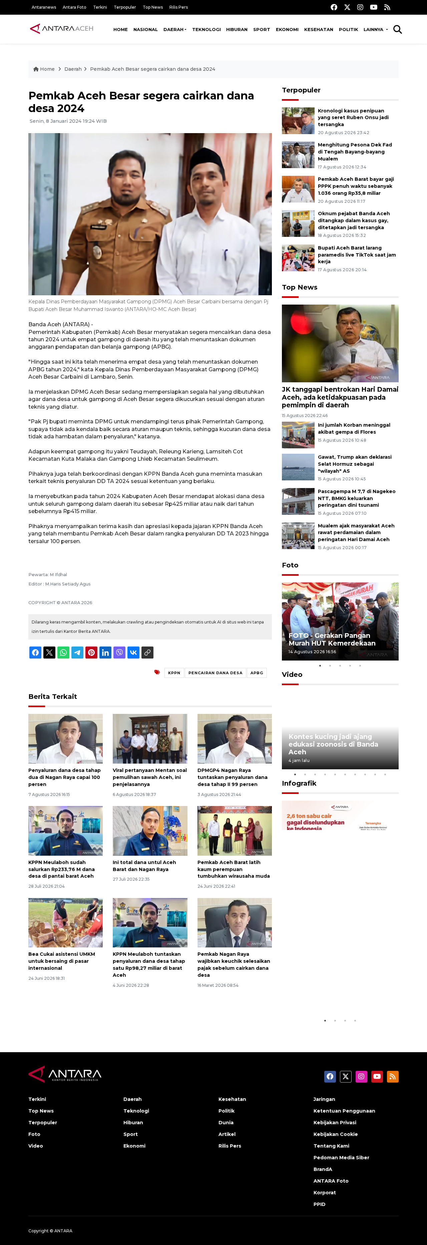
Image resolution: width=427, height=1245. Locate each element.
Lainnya (374, 29)
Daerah (173, 29)
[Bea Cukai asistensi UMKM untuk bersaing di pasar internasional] (65, 922)
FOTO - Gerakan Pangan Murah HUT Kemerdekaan (332, 639)
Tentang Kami (331, 1146)
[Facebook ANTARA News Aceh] (334, 7)
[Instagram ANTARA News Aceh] (360, 7)
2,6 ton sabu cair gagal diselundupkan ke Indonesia (336, 993)
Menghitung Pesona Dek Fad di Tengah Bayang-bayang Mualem (355, 152)
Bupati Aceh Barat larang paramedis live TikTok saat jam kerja (357, 255)
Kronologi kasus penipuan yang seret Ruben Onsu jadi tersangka (353, 118)
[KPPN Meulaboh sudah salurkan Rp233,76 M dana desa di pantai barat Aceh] (65, 830)
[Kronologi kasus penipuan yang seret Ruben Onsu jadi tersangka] (298, 120)
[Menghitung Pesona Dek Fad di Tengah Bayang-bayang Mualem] (298, 154)
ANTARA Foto (331, 1181)
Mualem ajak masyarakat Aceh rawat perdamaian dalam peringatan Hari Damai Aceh (356, 533)
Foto (290, 565)
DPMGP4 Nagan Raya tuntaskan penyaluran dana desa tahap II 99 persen (232, 777)
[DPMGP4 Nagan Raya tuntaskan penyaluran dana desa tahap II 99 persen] (234, 738)
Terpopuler (125, 7)
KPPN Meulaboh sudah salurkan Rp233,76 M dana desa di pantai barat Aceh (61, 869)
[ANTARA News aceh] (61, 29)
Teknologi (206, 29)
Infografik (299, 783)
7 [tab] (355, 774)
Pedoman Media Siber (341, 1158)
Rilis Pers (178, 7)
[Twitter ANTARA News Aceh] (347, 7)
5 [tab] (360, 665)
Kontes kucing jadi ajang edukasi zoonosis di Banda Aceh (333, 744)
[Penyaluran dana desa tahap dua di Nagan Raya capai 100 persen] (65, 738)
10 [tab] (385, 774)
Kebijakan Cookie (336, 1134)
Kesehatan (318, 29)
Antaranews (44, 7)
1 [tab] (320, 665)
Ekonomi (287, 29)
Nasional (145, 29)
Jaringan (324, 1099)
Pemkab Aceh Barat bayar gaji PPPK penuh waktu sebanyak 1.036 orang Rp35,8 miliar (356, 186)
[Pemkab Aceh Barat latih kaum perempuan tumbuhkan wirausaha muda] (234, 830)
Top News (153, 7)
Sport (261, 29)
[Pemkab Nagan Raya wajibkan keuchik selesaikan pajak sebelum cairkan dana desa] (234, 922)
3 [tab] (340, 665)
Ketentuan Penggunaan (344, 1111)
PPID (320, 1204)
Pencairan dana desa (215, 673)
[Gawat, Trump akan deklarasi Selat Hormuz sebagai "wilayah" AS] (298, 466)
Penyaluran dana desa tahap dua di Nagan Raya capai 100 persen (64, 777)
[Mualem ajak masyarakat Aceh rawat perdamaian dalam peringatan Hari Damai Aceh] (298, 535)
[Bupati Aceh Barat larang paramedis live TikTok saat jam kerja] (298, 257)
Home (120, 29)
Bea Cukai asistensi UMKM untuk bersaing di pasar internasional (61, 961)
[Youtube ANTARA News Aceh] (374, 7)
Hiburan (237, 29)
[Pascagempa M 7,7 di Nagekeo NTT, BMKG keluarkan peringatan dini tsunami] (298, 501)
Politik (348, 29)
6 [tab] (345, 774)
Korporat (325, 1193)
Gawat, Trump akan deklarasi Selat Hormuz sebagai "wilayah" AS (355, 464)
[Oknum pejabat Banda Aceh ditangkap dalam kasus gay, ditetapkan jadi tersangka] (298, 223)
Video (292, 675)
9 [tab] (375, 774)
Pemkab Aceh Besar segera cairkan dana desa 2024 (152, 69)
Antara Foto (74, 7)
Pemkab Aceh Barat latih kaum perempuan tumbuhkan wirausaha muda (233, 869)
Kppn (174, 673)
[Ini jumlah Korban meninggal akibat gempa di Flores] (298, 434)
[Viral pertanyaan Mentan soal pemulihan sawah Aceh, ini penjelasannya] (150, 738)
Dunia (226, 1123)
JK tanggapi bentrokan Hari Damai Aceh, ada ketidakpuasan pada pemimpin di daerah (340, 397)
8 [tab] (365, 774)
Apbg (257, 673)
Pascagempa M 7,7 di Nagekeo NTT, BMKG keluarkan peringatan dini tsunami (357, 498)
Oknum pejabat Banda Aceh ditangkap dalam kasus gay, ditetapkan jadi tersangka (354, 221)
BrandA (323, 1169)
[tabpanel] (340, 621)
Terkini (100, 7)
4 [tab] (350, 665)
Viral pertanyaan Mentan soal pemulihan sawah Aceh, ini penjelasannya (150, 777)
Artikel (227, 1134)
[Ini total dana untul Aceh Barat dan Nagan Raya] (150, 830)
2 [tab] (330, 665)
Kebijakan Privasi (335, 1123)
